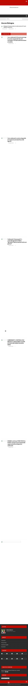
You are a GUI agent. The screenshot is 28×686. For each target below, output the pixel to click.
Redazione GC (11, 28)
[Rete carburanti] (2, 26)
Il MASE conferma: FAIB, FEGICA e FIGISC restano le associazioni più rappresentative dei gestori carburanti (16, 443)
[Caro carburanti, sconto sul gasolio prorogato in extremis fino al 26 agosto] (4, 186)
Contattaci (3, 640)
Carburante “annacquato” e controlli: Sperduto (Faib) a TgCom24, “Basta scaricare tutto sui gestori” (17, 241)
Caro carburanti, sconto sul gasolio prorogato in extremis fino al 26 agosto (16, 139)
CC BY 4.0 (3, 672)
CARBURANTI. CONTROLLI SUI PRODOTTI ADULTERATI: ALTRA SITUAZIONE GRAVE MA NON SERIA (16, 342)
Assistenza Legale (4, 644)
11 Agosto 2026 (10, 245)
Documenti (3, 646)
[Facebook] (13, 4)
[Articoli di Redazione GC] (3, 632)
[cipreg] (11, 579)
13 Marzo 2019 (4, 28)
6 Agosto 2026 (10, 346)
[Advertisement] (14, 11)
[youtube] (10, 4)
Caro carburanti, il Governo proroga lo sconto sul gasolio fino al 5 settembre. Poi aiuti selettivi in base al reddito (16, 40)
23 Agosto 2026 (11, 143)
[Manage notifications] (9, 683)
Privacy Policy (3, 642)
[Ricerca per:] (14, 19)
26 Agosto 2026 (11, 43)
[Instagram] (18, 4)
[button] (26, 1)
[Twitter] (15, 4)
